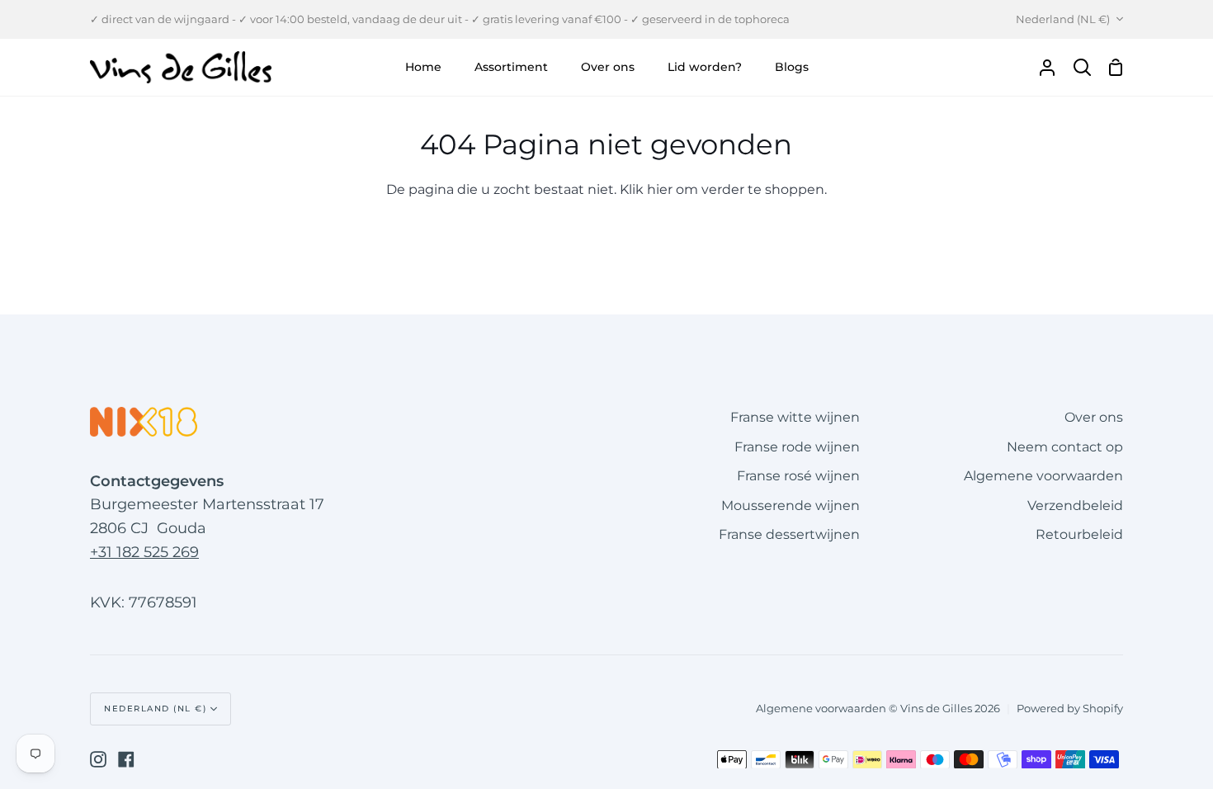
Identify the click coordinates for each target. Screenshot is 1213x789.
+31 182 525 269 (144, 552)
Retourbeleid (1079, 534)
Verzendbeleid (1075, 505)
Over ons (1093, 417)
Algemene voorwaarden (1043, 476)
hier (660, 189)
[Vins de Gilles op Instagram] (98, 759)
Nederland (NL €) (1063, 19)
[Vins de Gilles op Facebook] (126, 759)
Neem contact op (1065, 447)
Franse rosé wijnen (798, 476)
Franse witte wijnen (795, 417)
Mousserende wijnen (790, 505)
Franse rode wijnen (797, 447)
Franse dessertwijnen (789, 534)
